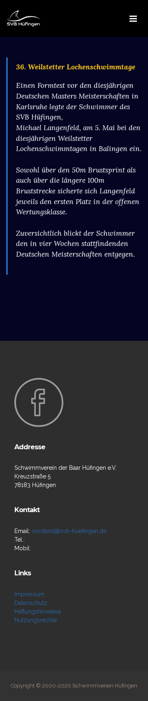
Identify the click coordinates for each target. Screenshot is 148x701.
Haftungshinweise (37, 611)
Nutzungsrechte (35, 620)
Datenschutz (30, 603)
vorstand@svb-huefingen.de (69, 531)
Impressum (29, 594)
